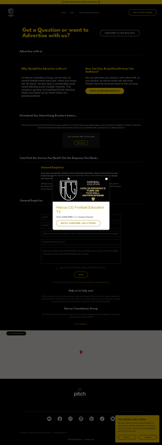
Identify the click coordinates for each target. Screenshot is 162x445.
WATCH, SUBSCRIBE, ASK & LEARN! (78, 223)
